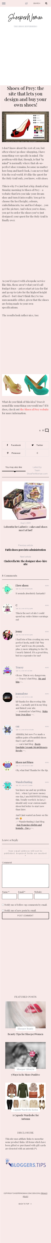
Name (5, 892)
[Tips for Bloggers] (25, 1170)
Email (21, 892)
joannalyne (22, 693)
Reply (47, 586)
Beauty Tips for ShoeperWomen (25, 1034)
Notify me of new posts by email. (20, 910)
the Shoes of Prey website (34, 409)
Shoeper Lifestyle (25, 1069)
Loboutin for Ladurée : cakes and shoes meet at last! (25, 528)
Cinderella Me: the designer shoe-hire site (25, 560)
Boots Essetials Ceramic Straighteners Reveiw (31, 747)
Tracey (19, 667)
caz (17, 726)
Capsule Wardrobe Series (25, 1109)
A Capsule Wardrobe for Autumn (25, 1117)
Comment (7, 862)
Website (38, 892)
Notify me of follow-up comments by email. (25, 904)
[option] (25, 506)
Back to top (24, 1204)
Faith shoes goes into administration (25, 547)
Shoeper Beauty (25, 1028)
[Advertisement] (25, 54)
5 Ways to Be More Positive (25, 1074)
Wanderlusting (24, 782)
